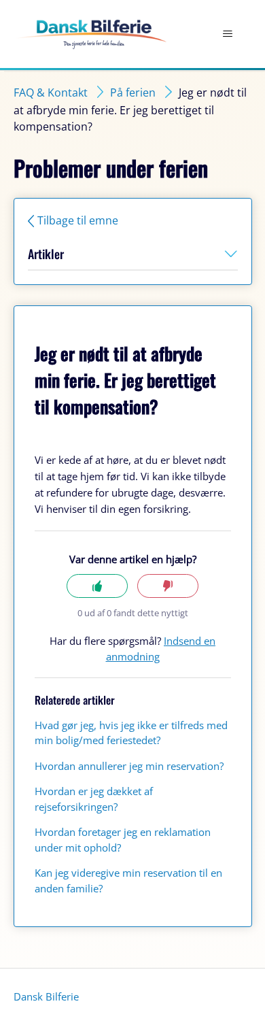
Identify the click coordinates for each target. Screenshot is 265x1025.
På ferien (133, 92)
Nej (167, 586)
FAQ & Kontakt (51, 92)
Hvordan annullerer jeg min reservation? (129, 766)
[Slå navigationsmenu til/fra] (228, 34)
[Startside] (90, 34)
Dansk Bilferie (46, 996)
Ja (97, 586)
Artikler (46, 254)
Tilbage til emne (77, 220)
